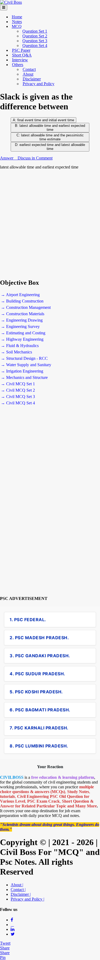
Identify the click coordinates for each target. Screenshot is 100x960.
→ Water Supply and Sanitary (26, 364)
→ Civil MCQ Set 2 (18, 390)
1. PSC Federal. (28, 619)
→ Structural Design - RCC (24, 358)
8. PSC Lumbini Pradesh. (39, 746)
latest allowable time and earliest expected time (52, 128)
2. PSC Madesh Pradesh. (39, 637)
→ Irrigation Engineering (22, 371)
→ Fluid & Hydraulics (20, 345)
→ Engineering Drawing (22, 320)
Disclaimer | (21, 894)
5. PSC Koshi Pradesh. (36, 691)
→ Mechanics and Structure (24, 377)
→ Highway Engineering (22, 339)
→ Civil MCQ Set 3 (18, 396)
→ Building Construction (22, 301)
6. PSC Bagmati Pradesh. (40, 709)
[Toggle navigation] (3, 7)
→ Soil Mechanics (16, 352)
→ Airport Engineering (20, 294)
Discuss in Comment (35, 158)
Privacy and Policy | (27, 899)
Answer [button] (7, 158)
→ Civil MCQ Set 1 (18, 384)
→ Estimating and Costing (23, 333)
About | (17, 885)
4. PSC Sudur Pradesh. (37, 673)
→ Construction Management (26, 307)
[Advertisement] (50, 224)
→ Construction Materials (22, 314)
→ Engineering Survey (20, 326)
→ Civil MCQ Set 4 (18, 403)
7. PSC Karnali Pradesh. (39, 727)
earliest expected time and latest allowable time (52, 147)
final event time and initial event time (45, 120)
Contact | (18, 889)
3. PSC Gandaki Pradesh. (40, 655)
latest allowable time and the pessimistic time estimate (52, 137)
